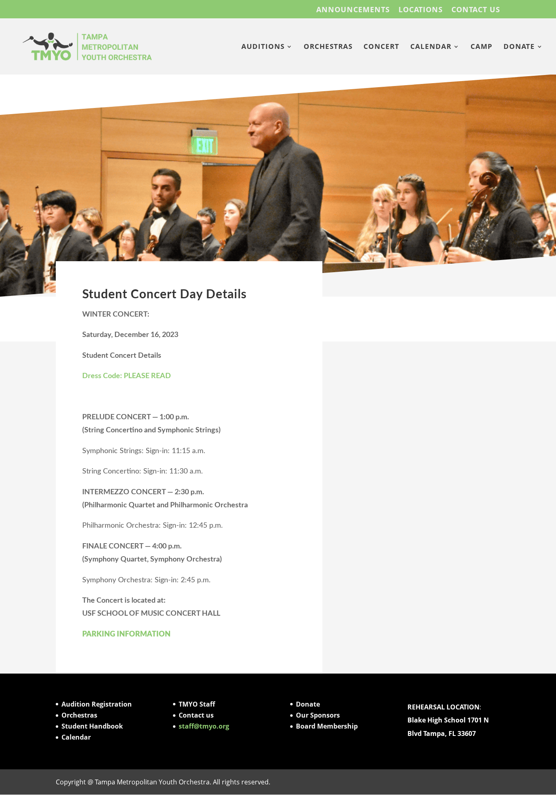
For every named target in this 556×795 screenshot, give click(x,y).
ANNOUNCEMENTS (353, 10)
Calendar (76, 737)
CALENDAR (430, 47)
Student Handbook (92, 726)
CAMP (482, 47)
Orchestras (79, 715)
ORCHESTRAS (328, 47)
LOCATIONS (420, 10)
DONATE (519, 47)
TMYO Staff (197, 704)
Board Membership (327, 726)
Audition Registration (96, 704)
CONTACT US (475, 10)
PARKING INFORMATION (126, 634)
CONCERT (381, 47)
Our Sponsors (318, 715)
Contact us (196, 715)
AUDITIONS (263, 47)
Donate (308, 704)
